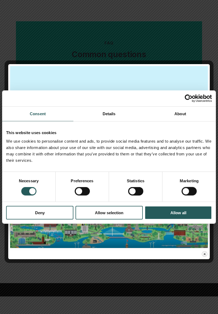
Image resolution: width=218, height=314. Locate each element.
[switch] (82, 191)
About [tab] (180, 113)
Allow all (178, 212)
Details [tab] (109, 113)
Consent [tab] (38, 113)
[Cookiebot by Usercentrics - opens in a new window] (188, 98)
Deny (40, 212)
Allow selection (109, 212)
